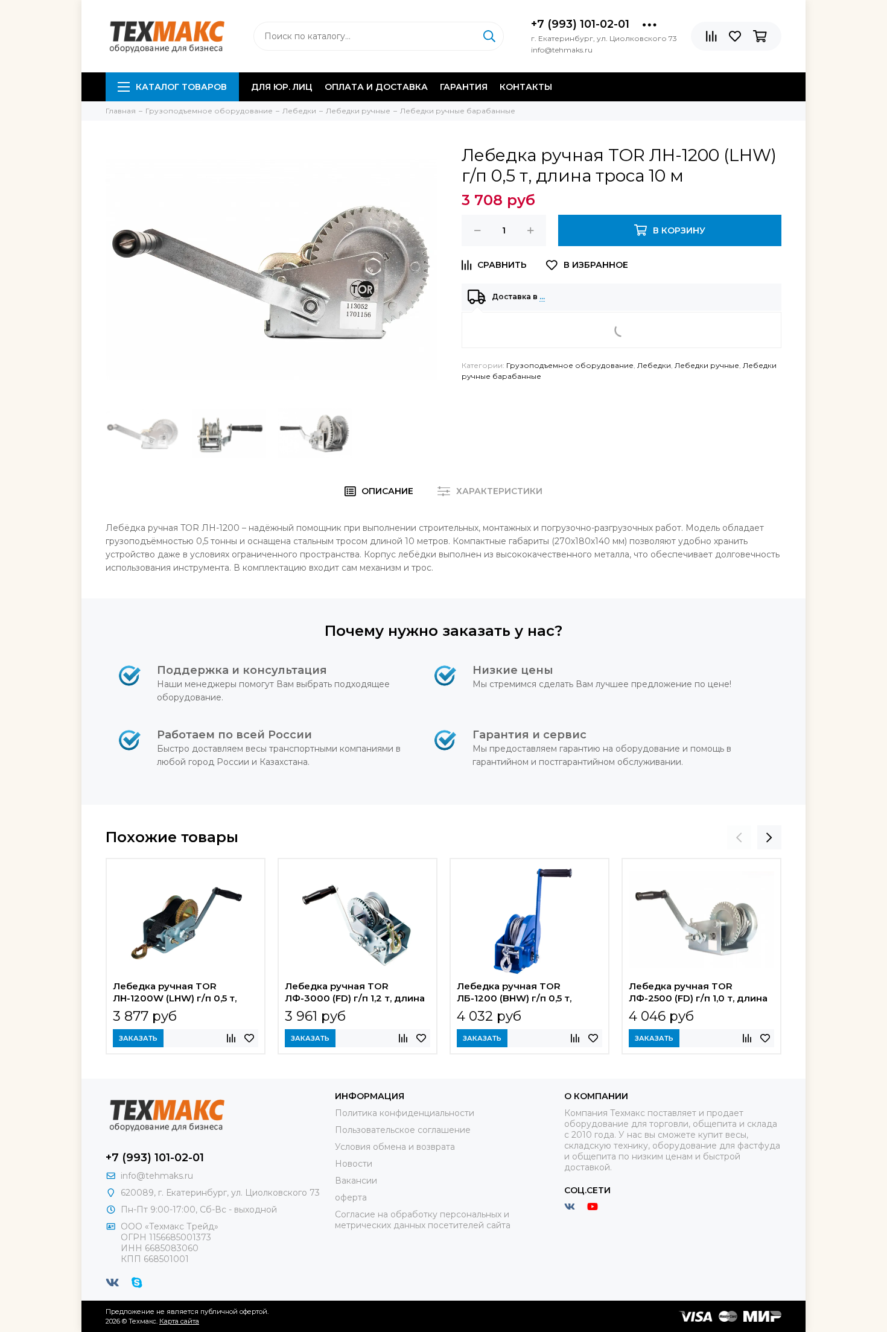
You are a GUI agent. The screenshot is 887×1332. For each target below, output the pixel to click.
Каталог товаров (181, 86)
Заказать (138, 1038)
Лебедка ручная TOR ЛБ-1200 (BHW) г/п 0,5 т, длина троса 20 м (514, 993)
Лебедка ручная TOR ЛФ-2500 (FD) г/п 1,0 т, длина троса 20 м (698, 993)
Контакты (526, 86)
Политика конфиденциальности (404, 1113)
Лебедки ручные (707, 365)
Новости (353, 1163)
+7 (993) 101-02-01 (580, 24)
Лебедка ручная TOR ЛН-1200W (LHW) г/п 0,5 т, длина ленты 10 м (175, 993)
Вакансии (356, 1180)
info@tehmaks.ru (157, 1175)
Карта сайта (179, 1321)
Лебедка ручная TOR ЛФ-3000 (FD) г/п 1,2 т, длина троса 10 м (355, 993)
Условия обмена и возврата (395, 1146)
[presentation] (739, 837)
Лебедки (654, 365)
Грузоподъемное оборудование (570, 365)
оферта (351, 1197)
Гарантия (464, 86)
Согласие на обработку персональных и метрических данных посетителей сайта (422, 1220)
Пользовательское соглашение (403, 1129)
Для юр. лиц (282, 86)
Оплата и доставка (376, 86)
